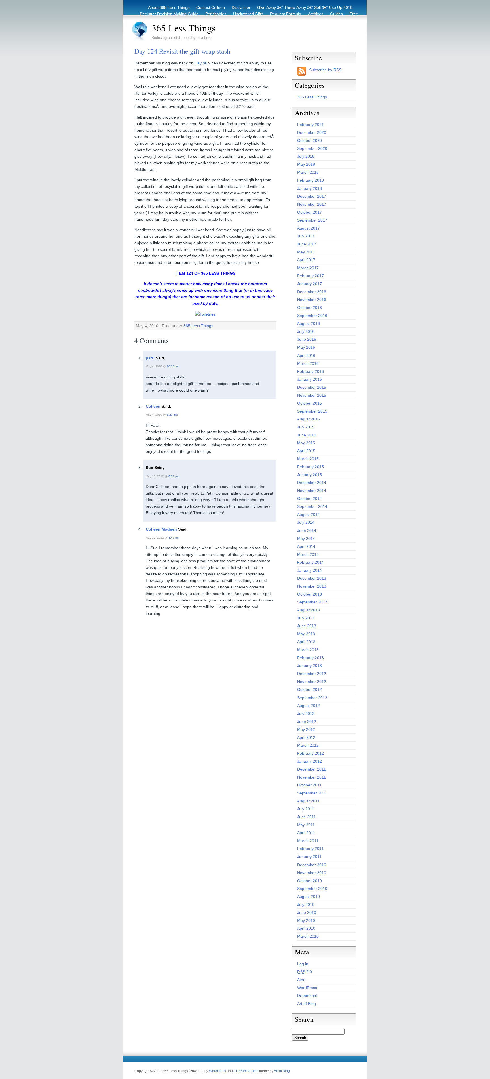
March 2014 (308, 554)
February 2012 (310, 753)
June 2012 (306, 721)
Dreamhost (307, 995)
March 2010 (308, 936)
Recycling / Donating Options (252, 20)
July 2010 (305, 904)
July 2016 (305, 331)
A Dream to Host (245, 1071)
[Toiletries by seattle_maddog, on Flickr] (205, 314)
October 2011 (309, 785)
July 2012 (305, 713)
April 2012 (306, 737)
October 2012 (309, 689)
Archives (315, 14)
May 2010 (306, 920)
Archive (345, 20)
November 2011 (311, 777)
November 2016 (311, 299)
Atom (302, 979)
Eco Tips (324, 20)
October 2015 (309, 403)
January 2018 (309, 188)
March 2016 (308, 363)
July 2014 (305, 522)
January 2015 (309, 474)
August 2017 (308, 228)
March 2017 (308, 268)
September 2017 (312, 220)
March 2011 (307, 840)
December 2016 (311, 291)
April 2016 (306, 355)
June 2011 (306, 817)
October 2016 (309, 307)
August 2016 (308, 323)
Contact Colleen (210, 7)
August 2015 (308, 419)
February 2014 (310, 562)
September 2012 (312, 697)
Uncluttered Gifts (248, 14)
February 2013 (310, 657)
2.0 (304, 971)
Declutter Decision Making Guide (169, 14)
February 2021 (310, 124)
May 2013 (306, 634)
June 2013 (306, 626)
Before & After (297, 20)
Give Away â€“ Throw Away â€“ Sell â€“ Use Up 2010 (304, 7)
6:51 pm (173, 476)
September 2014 (312, 506)
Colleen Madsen (161, 529)
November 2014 (311, 490)
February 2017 (310, 276)
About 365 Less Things (168, 7)
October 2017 (309, 212)
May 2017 (306, 252)
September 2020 (312, 148)
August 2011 (308, 801)
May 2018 (306, 164)
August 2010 (308, 896)
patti (150, 358)
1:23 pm (172, 414)
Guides (336, 14)
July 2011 (305, 809)
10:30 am (173, 366)
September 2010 (312, 888)
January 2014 (309, 570)
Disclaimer (241, 7)
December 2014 (311, 482)
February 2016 (310, 371)
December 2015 (311, 387)
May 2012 (306, 729)
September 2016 (312, 315)
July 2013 (305, 618)
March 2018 (308, 172)
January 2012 (309, 761)
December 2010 (311, 865)
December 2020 (311, 132)
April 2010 (306, 928)
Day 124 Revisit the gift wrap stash (182, 51)
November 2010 (311, 872)
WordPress (307, 987)
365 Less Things (183, 27)
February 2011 (310, 848)
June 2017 (306, 244)
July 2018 (305, 156)
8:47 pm (173, 537)
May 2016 (306, 347)
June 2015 (306, 435)
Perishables (215, 14)
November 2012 (311, 681)
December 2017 (311, 196)
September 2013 (312, 602)
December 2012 (311, 673)
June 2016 (306, 339)
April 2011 (306, 832)
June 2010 (306, 912)
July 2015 (305, 427)
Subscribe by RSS (325, 70)
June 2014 (306, 530)
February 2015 (310, 466)
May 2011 (306, 825)
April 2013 (306, 642)
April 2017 (306, 260)
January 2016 (309, 379)
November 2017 (311, 204)
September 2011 (312, 793)
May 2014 (306, 538)
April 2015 (306, 451)
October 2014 (309, 498)
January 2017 (309, 283)
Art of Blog (306, 1003)
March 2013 (308, 649)
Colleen (153, 406)
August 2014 (308, 514)
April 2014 (306, 546)
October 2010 (309, 880)
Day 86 (201, 63)
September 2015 (312, 411)
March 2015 (308, 459)
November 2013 (311, 586)
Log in (302, 964)
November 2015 (311, 395)
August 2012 (308, 705)
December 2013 (311, 578)
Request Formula (285, 14)
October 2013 (309, 594)
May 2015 (306, 443)
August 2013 (308, 610)
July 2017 (305, 236)
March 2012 (308, 745)
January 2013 (309, 665)
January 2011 (309, 856)
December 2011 (311, 769)
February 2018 (310, 180)
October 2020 (309, 140)
